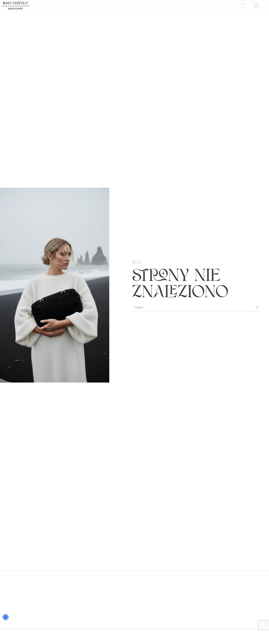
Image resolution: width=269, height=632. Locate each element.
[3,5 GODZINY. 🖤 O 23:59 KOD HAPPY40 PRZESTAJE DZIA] (33, 599)
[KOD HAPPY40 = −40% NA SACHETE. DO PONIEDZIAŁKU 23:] (168, 599)
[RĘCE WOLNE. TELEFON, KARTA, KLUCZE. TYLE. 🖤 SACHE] (101, 599)
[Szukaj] (257, 307)
